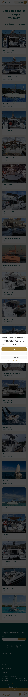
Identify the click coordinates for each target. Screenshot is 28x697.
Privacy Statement (17, 360)
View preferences (14, 357)
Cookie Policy (9, 360)
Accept (14, 349)
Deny (14, 353)
